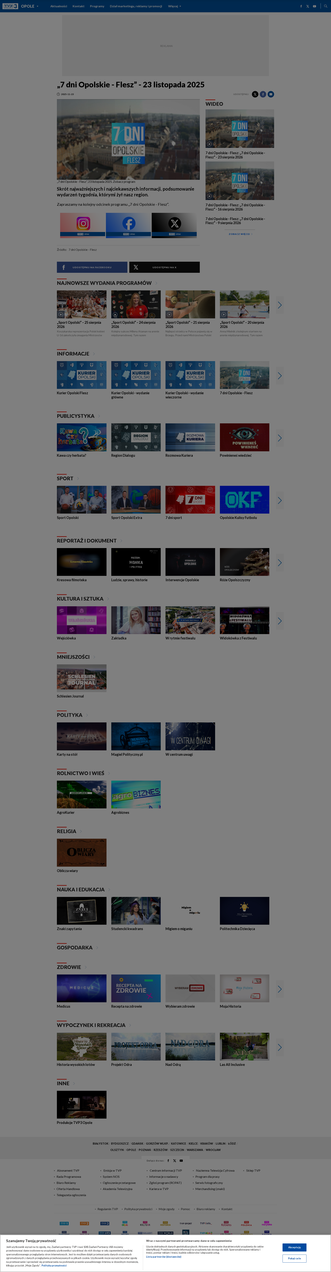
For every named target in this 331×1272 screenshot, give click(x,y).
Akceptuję (294, 1247)
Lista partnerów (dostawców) (163, 1256)
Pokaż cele (294, 1258)
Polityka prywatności (54, 1265)
